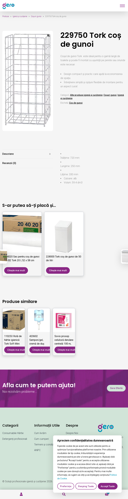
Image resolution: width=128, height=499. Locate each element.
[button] (48, 35)
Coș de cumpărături (97, 493)
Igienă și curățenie (20, 16)
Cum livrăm (40, 433)
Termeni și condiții (44, 444)
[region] (87, 464)
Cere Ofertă (116, 388)
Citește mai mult (16, 270)
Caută (64, 494)
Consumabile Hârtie (13, 433)
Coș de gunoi (76, 103)
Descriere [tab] (8, 153)
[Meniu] (122, 5)
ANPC (37, 450)
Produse (5, 16)
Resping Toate (86, 486)
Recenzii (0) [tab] (9, 163)
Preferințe (65, 486)
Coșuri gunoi (36, 16)
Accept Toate (108, 486)
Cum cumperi (41, 438)
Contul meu (21, 494)
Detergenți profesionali (14, 438)
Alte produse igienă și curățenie (86, 95)
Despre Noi (72, 433)
